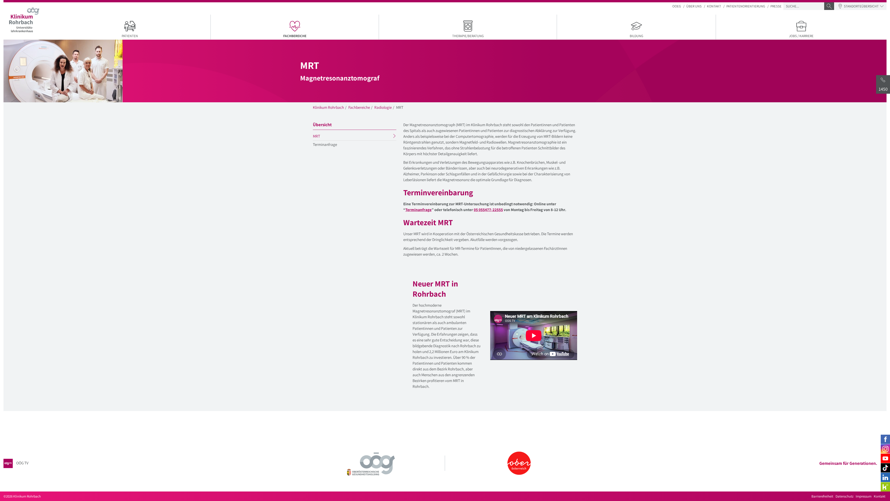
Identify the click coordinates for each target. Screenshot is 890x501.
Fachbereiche (359, 107)
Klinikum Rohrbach (328, 107)
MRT (325, 136)
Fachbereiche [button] (313, 35)
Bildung (636, 36)
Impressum (863, 496)
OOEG (676, 6)
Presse (776, 6)
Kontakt (714, 6)
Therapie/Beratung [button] (468, 36)
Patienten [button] (130, 36)
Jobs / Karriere (801, 36)
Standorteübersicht (861, 6)
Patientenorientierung (745, 6)
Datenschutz (844, 496)
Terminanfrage (325, 144)
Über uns (694, 6)
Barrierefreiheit (822, 496)
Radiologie (383, 107)
